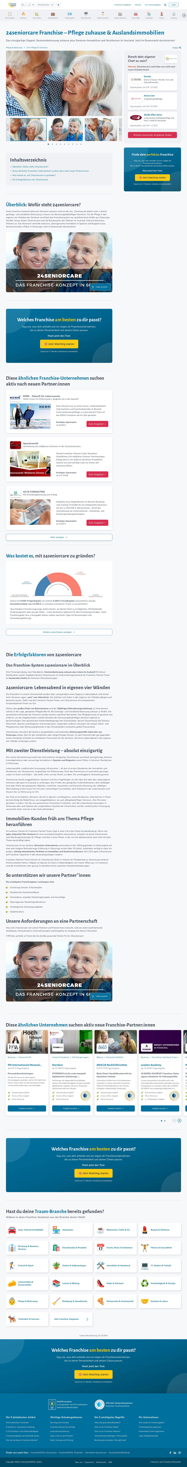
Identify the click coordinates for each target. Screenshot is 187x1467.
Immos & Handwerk (60, 1057)
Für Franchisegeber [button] (153, 5)
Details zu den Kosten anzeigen (57, 632)
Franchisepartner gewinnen (150, 1427)
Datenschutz (101, 1462)
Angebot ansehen (26, 1108)
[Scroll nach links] (21, 15)
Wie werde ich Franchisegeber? (151, 1422)
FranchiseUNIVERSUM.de (119, 1452)
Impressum (89, 1462)
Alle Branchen (43, 5)
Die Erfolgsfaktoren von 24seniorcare (30, 179)
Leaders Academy (151, 1065)
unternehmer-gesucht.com (95, 1452)
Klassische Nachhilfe (114, 1057)
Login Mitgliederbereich (148, 1436)
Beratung (11, 1057)
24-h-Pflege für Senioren (36, 47)
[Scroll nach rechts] (184, 15)
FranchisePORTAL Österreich (71, 1452)
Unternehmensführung (59, 1431)
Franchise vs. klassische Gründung (20, 1427)
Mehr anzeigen (57, 537)
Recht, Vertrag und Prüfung (61, 1440)
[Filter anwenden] (58, 5)
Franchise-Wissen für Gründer (62, 1427)
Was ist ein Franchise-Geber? (107, 1427)
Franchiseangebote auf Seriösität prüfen (22, 1436)
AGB (110, 1462)
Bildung (100, 1057)
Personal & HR (25, 1057)
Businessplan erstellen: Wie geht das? (110, 1440)
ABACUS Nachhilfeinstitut (112, 1065)
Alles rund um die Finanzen (61, 1436)
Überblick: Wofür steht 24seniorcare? (30, 166)
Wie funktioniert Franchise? (17, 1422)
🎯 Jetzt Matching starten (59, 344)
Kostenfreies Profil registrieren (151, 1431)
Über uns (79, 1462)
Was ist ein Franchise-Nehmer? (107, 1431)
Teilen (175, 47)
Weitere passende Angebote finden (152, 135)
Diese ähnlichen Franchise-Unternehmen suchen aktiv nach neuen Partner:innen (50, 171)
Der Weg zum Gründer (59, 1422)
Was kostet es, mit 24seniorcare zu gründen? (34, 175)
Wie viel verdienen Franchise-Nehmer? (22, 1440)
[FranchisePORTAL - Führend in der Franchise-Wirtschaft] (12, 5)
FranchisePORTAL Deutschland (44, 1452)
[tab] (26, 129)
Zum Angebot (96, 423)
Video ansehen (101, 287)
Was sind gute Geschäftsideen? (107, 1422)
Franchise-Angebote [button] (122, 5)
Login (173, 4)
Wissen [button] (138, 5)
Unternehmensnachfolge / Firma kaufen (111, 1436)
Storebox (57, 1065)
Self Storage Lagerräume (82, 1057)
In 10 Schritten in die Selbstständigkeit (22, 1431)
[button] (165, 5)
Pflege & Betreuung (14, 47)
